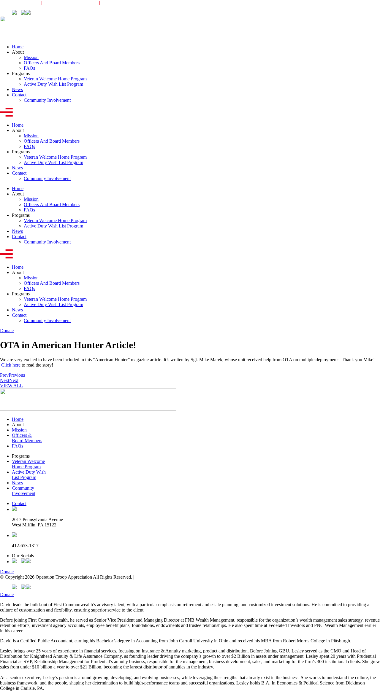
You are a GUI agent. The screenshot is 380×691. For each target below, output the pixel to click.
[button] (190, 113)
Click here (10, 364)
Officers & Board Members (27, 438)
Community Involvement (132, 2)
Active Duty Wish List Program (53, 84)
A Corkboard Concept (156, 576)
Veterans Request (16, 2)
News (17, 89)
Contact (19, 94)
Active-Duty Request (70, 2)
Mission (31, 57)
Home (17, 46)
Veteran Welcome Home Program (55, 78)
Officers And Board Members (52, 62)
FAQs (29, 68)
